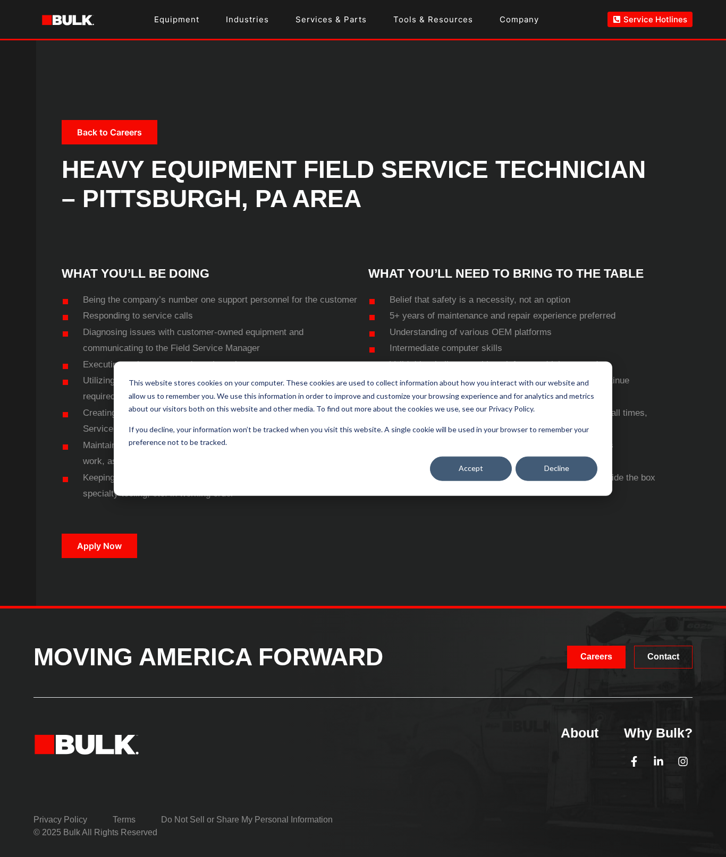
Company (519, 19)
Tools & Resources (433, 19)
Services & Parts (331, 19)
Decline (556, 468)
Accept (471, 468)
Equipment (176, 19)
